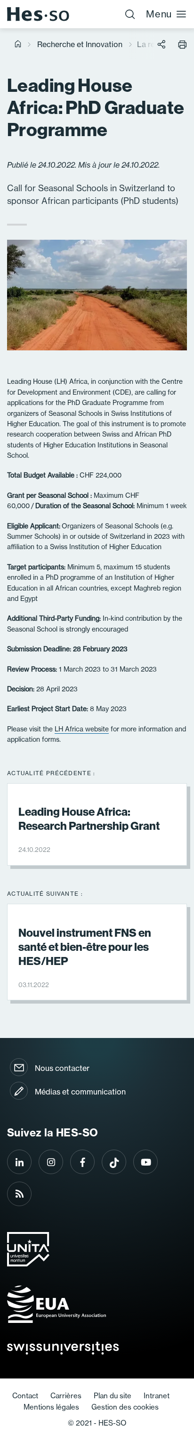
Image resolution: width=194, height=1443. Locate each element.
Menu (159, 14)
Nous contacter (62, 1068)
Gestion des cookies (125, 1406)
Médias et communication (80, 1091)
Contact (25, 1395)
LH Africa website (82, 729)
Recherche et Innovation (79, 44)
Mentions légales (51, 1406)
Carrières (65, 1395)
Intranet (157, 1395)
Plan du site (112, 1395)
